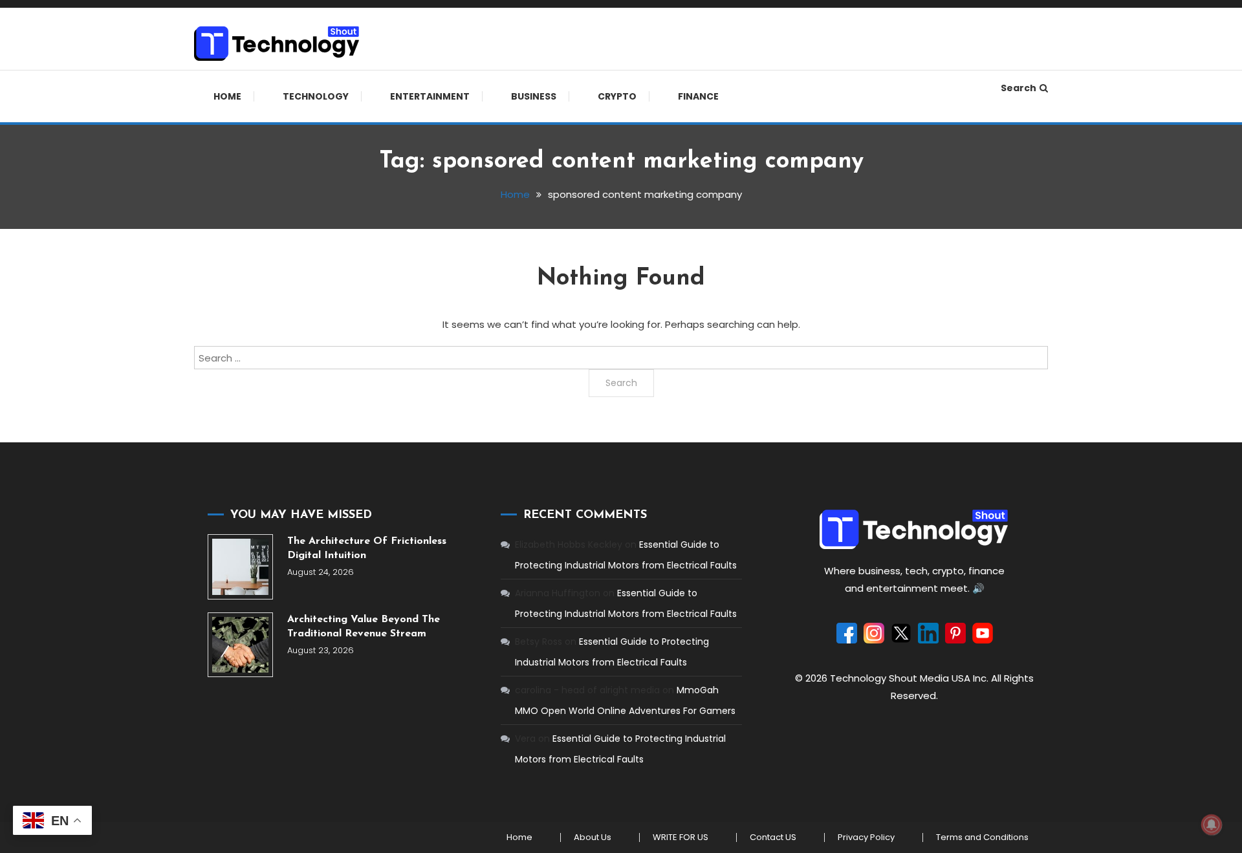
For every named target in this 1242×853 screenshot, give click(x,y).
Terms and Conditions (982, 837)
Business (533, 96)
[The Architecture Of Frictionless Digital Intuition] (240, 566)
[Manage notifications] (1211, 824)
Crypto (617, 96)
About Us (592, 837)
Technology (316, 96)
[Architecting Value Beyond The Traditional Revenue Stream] (240, 645)
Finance (698, 96)
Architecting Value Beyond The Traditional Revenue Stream (363, 626)
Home (227, 96)
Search (1018, 87)
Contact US (773, 837)
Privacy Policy (866, 837)
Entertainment (430, 96)
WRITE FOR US (680, 837)
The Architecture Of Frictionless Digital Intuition (366, 548)
